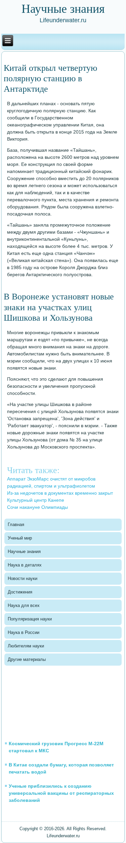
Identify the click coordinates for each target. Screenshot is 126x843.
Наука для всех (24, 605)
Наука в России (23, 632)
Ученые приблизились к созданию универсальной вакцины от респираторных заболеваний (61, 793)
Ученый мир (20, 538)
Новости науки (22, 578)
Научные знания (24, 551)
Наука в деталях (25, 565)
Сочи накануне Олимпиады (37, 507)
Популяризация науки (30, 618)
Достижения (20, 591)
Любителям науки (26, 645)
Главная (16, 524)
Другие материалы (27, 659)
